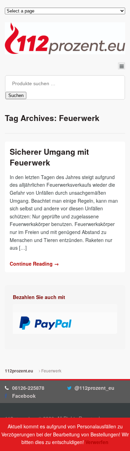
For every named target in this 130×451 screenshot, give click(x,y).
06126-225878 (28, 387)
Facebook (24, 395)
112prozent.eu (19, 371)
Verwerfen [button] (97, 441)
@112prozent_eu (94, 387)
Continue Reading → (34, 263)
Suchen (16, 95)
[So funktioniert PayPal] (45, 325)
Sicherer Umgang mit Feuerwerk (49, 157)
